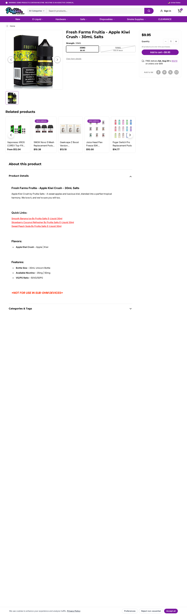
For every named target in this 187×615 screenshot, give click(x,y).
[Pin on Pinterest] (164, 72)
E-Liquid (36, 19)
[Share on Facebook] (158, 72)
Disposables (106, 19)
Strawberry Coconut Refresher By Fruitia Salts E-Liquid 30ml (42, 222)
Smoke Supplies (135, 19)
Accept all (171, 611)
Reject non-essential (151, 611)
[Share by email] (176, 72)
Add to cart (160, 52)
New (17, 19)
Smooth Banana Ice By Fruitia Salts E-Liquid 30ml (36, 218)
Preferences (130, 611)
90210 (174, 61)
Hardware (61, 19)
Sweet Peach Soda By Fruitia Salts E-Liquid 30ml (36, 226)
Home (12, 26)
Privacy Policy (73, 611)
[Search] (149, 11)
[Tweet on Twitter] (170, 72)
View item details (73, 58)
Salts (82, 19)
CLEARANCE (165, 19)
